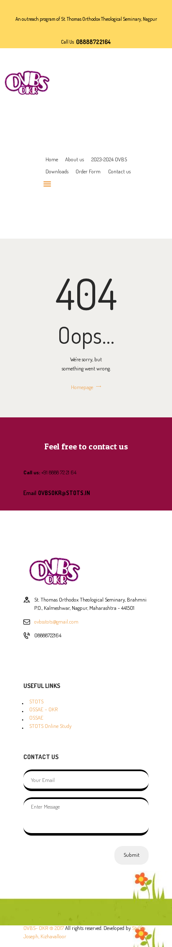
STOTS (36, 701)
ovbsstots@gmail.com (56, 621)
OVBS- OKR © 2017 (43, 928)
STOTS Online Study (50, 726)
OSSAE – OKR (43, 709)
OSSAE (36, 717)
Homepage (82, 387)
